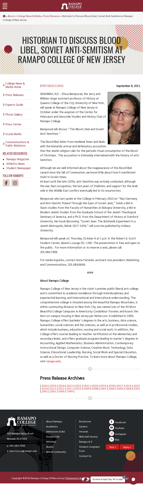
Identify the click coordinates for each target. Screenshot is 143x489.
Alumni (50, 446)
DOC (52, 86)
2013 (53, 388)
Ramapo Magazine (17, 159)
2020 (95, 385)
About (11, 15)
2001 (53, 391)
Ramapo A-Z (85, 441)
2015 (137, 385)
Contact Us (85, 455)
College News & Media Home (15, 85)
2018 (111, 385)
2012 (61, 388)
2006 (111, 388)
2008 (95, 388)
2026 (45, 385)
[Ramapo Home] (71, 6)
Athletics (51, 441)
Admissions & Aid (55, 431)
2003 (137, 388)
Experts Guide (14, 104)
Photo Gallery (13, 114)
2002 (45, 391)
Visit (112, 447)
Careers (83, 426)
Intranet (83, 431)
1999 (70, 391)
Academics (52, 426)
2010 (78, 388)
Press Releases (51, 15)
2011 (70, 388)
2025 (53, 385)
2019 (103, 385)
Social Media (13, 134)
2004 (128, 388)
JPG (59, 86)
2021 (86, 385)
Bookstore (85, 421)
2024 (61, 385)
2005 (120, 388)
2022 (78, 385)
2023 (70, 385)
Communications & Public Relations (17, 143)
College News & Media (29, 15)
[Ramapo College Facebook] (7, 183)
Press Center (13, 124)
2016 (128, 385)
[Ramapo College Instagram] (16, 183)
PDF (43, 86)
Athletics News (15, 163)
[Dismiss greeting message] (124, 477)
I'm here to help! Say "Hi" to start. (108, 479)
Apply (126, 447)
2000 (61, 391)
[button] (133, 479)
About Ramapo (54, 421)
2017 (120, 385)
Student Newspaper (18, 168)
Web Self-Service (88, 436)
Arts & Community (56, 451)
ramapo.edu (53, 361)
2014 (45, 388)
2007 (103, 388)
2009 (86, 388)
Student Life (53, 436)
